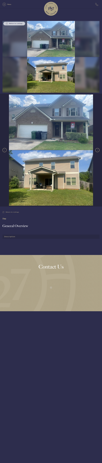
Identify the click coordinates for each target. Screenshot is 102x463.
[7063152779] (97, 4)
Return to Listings (12, 212)
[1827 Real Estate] (51, 9)
